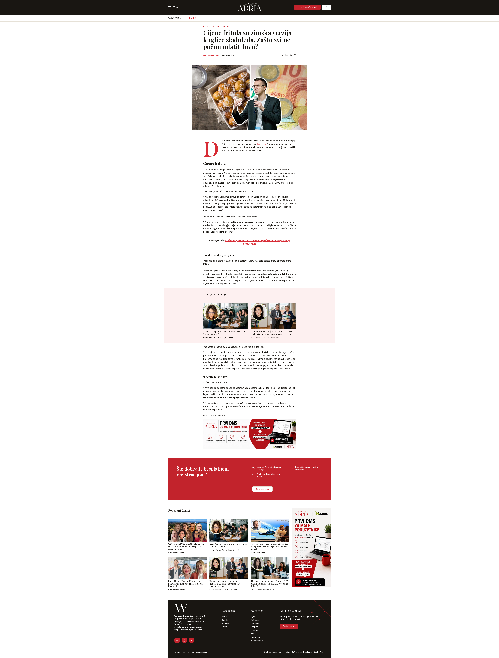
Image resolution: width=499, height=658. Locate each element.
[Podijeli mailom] (295, 55)
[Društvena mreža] (177, 640)
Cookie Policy (319, 652)
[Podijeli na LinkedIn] (286, 55)
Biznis (192, 18)
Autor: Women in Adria (211, 55)
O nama (254, 630)
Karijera (225, 623)
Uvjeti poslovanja (270, 652)
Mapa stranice (257, 640)
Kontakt (254, 634)
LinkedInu (262, 144)
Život (224, 627)
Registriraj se (289, 626)
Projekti (254, 627)
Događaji (255, 623)
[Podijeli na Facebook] (282, 55)
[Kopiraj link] (291, 55)
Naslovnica (174, 18)
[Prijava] (326, 7)
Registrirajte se (262, 489)
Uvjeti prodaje (284, 652)
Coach (225, 620)
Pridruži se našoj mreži (307, 7)
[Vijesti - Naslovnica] (249, 7)
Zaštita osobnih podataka (302, 652)
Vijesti (253, 616)
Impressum (256, 637)
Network (255, 620)
